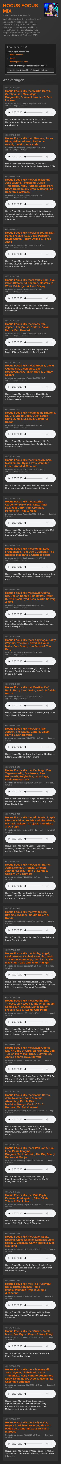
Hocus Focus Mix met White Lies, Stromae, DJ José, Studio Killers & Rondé (27, 915)
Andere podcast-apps (19, 62)
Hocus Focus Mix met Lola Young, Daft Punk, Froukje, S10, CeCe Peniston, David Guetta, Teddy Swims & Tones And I (29, 237)
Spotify (13, 58)
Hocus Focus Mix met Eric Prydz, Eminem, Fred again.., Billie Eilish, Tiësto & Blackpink (26, 1198)
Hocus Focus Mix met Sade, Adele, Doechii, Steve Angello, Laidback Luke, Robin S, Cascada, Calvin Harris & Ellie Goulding (29, 1241)
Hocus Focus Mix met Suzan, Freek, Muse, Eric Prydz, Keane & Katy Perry (29, 1333)
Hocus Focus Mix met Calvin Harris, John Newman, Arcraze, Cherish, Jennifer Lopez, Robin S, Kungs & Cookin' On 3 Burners (27, 869)
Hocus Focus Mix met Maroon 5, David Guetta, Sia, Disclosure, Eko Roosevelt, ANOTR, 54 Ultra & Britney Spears (29, 370)
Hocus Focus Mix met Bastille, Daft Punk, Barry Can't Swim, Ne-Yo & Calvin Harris (30, 690)
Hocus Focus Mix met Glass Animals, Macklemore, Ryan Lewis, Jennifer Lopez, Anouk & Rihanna (28, 463)
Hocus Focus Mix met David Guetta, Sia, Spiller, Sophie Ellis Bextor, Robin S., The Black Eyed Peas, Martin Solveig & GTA (30, 597)
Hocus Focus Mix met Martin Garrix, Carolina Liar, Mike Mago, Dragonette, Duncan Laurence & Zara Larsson (28, 96)
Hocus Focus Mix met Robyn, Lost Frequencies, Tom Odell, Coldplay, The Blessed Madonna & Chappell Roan (29, 551)
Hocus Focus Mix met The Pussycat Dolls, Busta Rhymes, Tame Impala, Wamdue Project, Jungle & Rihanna (27, 1288)
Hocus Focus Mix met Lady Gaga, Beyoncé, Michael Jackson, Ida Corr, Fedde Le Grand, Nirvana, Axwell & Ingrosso (28, 1427)
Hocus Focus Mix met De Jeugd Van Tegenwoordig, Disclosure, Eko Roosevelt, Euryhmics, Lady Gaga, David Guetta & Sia (28, 775)
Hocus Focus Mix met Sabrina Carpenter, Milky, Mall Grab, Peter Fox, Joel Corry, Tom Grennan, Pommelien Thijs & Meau (26, 506)
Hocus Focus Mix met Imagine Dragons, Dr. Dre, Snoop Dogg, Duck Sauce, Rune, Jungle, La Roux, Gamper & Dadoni (30, 417)
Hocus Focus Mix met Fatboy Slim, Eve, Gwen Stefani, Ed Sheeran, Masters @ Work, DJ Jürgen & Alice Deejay (30, 283)
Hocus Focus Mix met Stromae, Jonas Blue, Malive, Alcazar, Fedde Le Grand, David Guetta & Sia (29, 141)
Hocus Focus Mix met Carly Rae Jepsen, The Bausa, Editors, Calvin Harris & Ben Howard (27, 731)
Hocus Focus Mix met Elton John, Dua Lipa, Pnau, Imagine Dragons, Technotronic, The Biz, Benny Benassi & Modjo (30, 1153)
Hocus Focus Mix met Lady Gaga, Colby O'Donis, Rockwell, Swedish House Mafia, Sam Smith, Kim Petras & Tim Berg (30, 645)
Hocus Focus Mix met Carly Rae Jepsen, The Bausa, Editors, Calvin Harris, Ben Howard (27, 327)
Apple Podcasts (16, 55)
